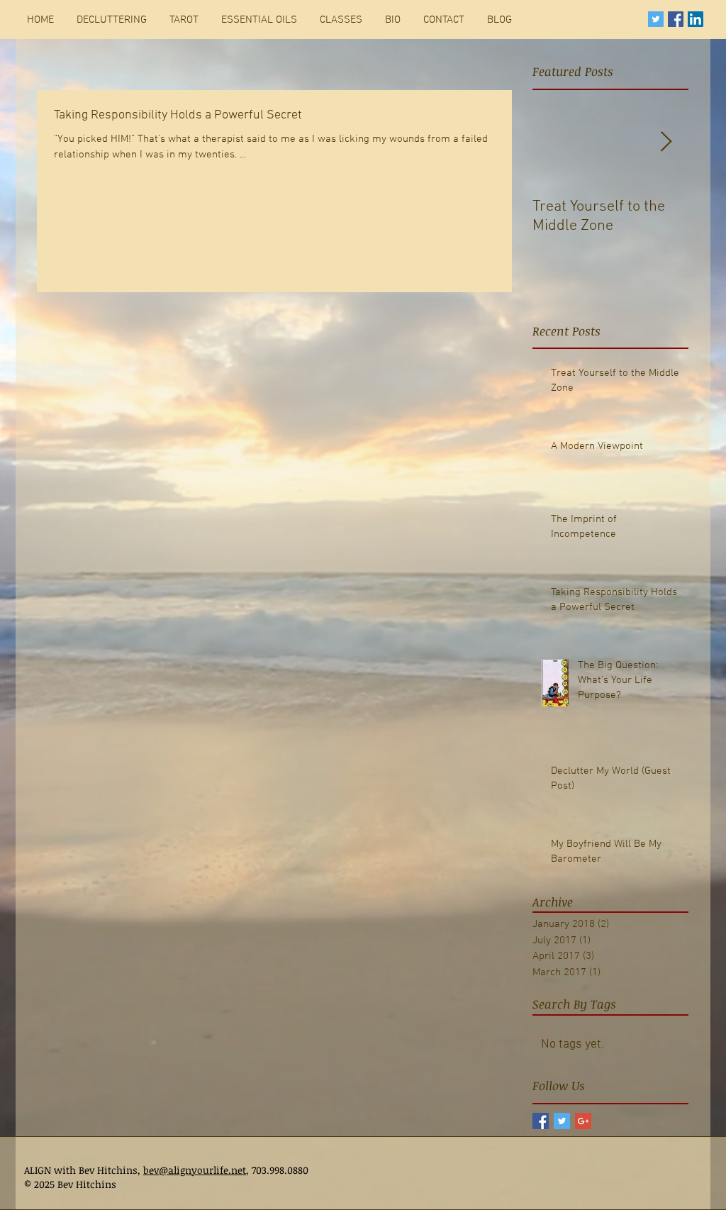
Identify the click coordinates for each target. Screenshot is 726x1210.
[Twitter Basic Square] (562, 1121)
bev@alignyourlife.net (194, 1170)
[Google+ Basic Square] (583, 1121)
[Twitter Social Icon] (656, 19)
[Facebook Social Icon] (675, 19)
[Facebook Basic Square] (540, 1121)
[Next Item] (665, 142)
